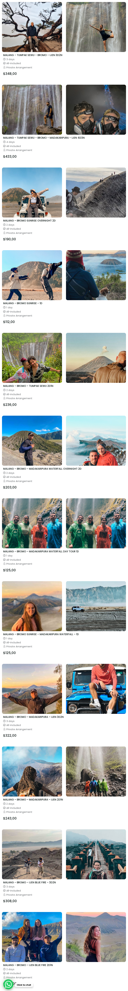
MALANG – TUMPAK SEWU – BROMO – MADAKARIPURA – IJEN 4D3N (44, 138)
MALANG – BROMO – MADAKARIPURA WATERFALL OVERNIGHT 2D (42, 468)
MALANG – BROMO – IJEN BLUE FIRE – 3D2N (29, 882)
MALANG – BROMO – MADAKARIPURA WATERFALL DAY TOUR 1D (41, 551)
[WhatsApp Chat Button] (8, 984)
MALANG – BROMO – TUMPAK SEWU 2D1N (28, 386)
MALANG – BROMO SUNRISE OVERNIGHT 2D (29, 220)
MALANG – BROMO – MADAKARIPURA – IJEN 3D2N (33, 717)
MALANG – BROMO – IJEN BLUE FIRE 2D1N (28, 965)
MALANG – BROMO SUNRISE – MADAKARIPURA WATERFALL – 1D (41, 634)
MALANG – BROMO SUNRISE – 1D (22, 303)
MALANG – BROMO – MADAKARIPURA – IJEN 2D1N (33, 799)
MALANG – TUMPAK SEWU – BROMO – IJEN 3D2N (32, 55)
